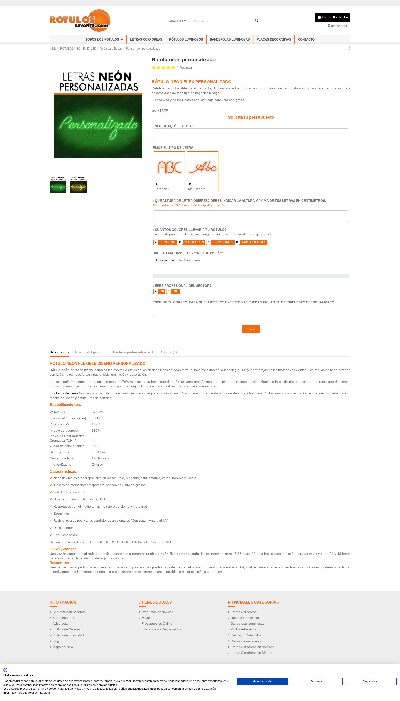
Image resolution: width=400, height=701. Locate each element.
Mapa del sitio (63, 647)
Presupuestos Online (157, 623)
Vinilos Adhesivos (243, 629)
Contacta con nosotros (69, 612)
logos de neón (67, 393)
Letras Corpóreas (243, 612)
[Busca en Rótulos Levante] (256, 20)
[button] (104, 39)
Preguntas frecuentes (157, 612)
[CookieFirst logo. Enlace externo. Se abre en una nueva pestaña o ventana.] (5, 670)
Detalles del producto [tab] (91, 352)
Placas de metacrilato (246, 641)
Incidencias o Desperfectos (161, 629)
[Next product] (349, 48)
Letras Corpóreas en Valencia (252, 647)
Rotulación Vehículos (246, 635)
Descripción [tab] (59, 352)
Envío (146, 618)
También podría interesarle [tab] (133, 352)
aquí (47, 692)
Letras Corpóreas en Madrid (251, 652)
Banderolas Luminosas (247, 623)
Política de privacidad (68, 635)
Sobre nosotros (64, 618)
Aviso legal (60, 623)
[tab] (168, 353)
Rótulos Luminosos (245, 618)
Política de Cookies (67, 629)
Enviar (251, 329)
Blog (56, 641)
